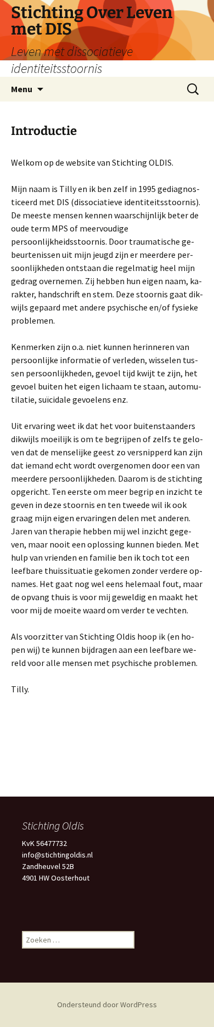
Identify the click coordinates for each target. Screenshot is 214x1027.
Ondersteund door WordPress (107, 1004)
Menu (21, 88)
